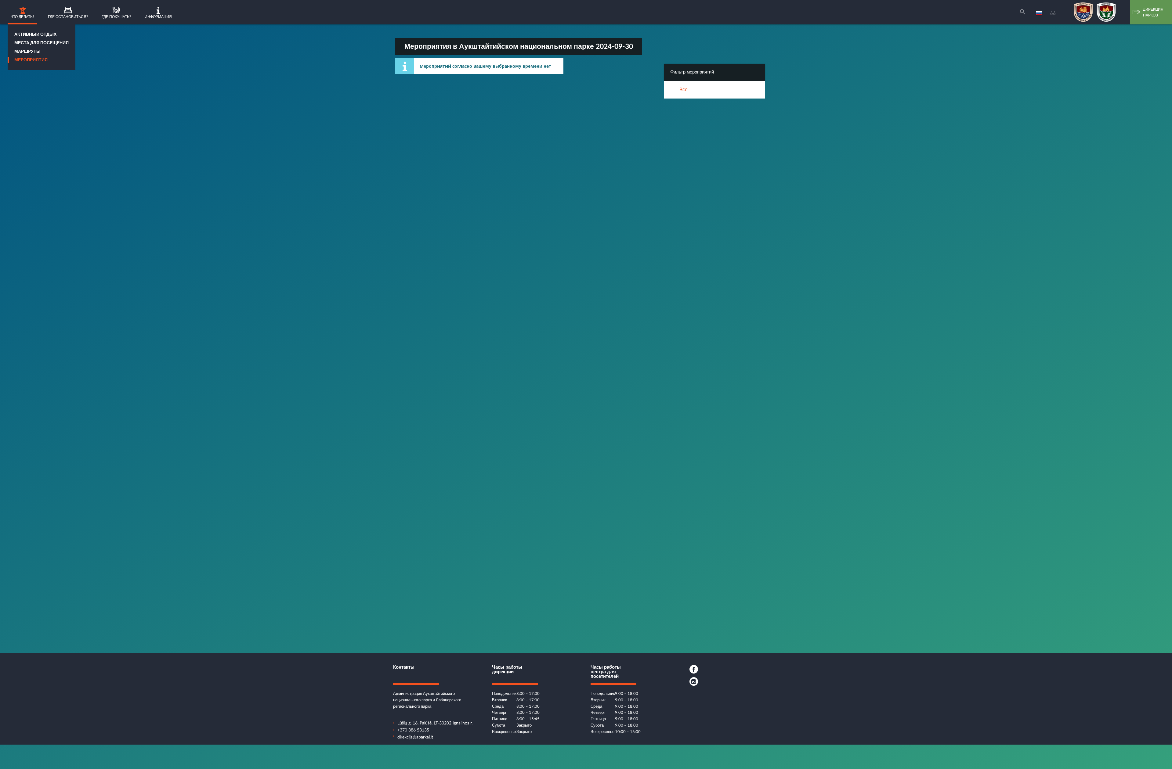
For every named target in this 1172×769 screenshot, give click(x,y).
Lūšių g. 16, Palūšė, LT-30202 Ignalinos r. (434, 723)
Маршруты (27, 51)
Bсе (683, 89)
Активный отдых (35, 34)
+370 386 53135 (413, 730)
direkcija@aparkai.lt (415, 737)
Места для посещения (41, 43)
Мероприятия (31, 60)
